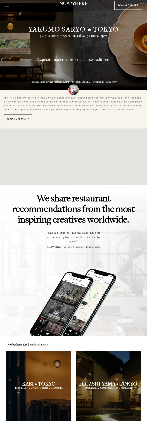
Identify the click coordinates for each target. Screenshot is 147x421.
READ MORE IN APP (17, 118)
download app (128, 5)
